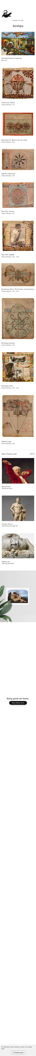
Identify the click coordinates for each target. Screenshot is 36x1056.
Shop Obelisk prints (18, 703)
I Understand (18, 1053)
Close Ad (22, 1)
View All (32, 454)
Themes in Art (18, 20)
